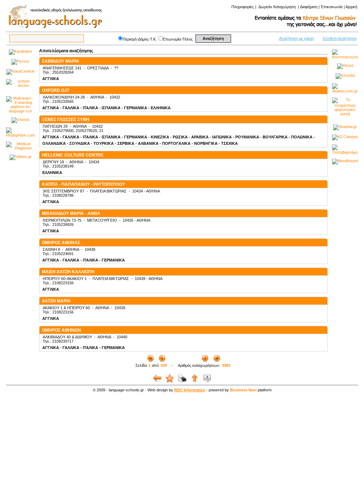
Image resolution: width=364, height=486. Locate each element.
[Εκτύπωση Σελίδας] (182, 383)
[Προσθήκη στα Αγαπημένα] (170, 383)
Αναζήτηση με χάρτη (296, 38)
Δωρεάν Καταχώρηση (277, 7)
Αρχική (351, 7)
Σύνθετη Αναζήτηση (340, 38)
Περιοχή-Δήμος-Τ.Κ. (140, 39)
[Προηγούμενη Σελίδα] (157, 383)
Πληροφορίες (242, 7)
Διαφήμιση (308, 7)
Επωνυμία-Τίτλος (178, 39)
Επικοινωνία (331, 7)
